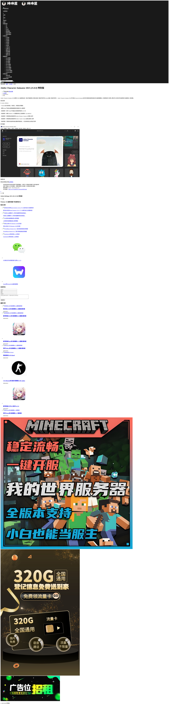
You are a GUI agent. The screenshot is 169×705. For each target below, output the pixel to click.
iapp (7, 27)
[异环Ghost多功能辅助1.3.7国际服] (11, 410)
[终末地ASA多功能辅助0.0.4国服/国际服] (12, 305)
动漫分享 (8, 53)
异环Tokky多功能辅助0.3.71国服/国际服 (14, 348)
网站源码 (8, 31)
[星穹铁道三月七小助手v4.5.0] (19, 403)
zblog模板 (8, 61)
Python (7, 29)
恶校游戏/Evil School (9, 355)
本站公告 (8, 75)
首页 (4, 22)
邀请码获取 (5, 78)
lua (6, 26)
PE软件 (7, 45)
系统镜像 (8, 51)
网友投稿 (11, 91)
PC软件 (7, 43)
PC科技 (7, 37)
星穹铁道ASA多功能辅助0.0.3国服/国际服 (14, 316)
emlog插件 (8, 59)
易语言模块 (8, 34)
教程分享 (8, 50)
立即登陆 (11, 182)
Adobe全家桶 (9, 77)
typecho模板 (8, 67)
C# (6, 24)
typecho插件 (8, 69)
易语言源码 (8, 32)
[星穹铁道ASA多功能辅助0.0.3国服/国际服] (13, 313)
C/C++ (7, 28)
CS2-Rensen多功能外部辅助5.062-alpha (14, 380)
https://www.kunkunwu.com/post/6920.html (17, 189)
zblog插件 (8, 62)
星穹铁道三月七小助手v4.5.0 (11, 406)
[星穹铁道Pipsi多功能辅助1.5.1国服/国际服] (19, 338)
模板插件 (5, 56)
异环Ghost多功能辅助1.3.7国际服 (12, 413)
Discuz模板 (8, 64)
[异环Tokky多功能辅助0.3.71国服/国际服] (12, 345)
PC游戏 (7, 40)
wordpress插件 (9, 72)
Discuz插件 (8, 65)
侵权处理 (5, 73)
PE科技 (7, 39)
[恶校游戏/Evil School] (8, 352)
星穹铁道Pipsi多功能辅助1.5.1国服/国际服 (14, 341)
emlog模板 (8, 58)
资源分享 (5, 35)
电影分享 (8, 54)
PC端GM (8, 47)
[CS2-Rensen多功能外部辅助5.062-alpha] (19, 377)
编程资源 (5, 23)
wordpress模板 (9, 70)
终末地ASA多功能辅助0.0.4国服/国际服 (14, 309)
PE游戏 (7, 42)
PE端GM (8, 48)
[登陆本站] (2, 82)
